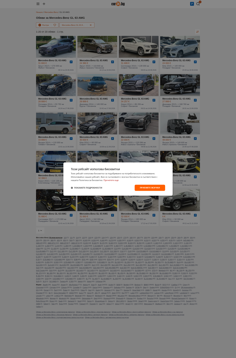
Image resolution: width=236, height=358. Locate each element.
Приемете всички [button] (150, 187)
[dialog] (118, 179)
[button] (86, 187)
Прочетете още (111, 180)
